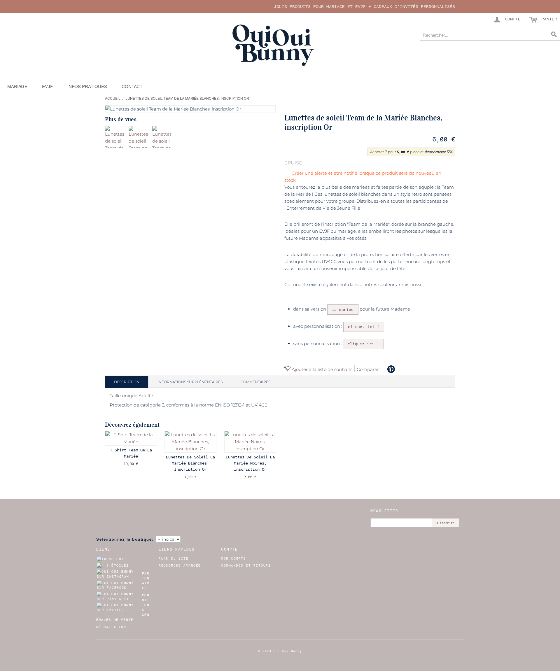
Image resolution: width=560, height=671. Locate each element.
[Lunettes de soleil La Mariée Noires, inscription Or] (250, 442)
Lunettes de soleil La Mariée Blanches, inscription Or (190, 463)
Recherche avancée (180, 565)
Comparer (368, 369)
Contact (132, 86)
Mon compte (233, 558)
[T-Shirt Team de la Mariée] (131, 438)
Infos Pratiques (87, 86)
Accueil (112, 98)
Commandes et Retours (246, 565)
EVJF (47, 86)
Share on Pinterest (391, 369)
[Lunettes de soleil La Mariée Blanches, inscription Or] (190, 442)
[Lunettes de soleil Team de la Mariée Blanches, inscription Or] (116, 137)
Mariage (17, 86)
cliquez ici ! (363, 326)
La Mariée (343, 309)
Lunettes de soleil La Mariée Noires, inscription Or (250, 463)
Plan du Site (173, 558)
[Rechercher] (554, 35)
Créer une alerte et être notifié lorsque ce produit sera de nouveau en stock (362, 176)
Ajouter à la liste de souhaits (321, 369)
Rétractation (111, 627)
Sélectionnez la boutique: (124, 539)
